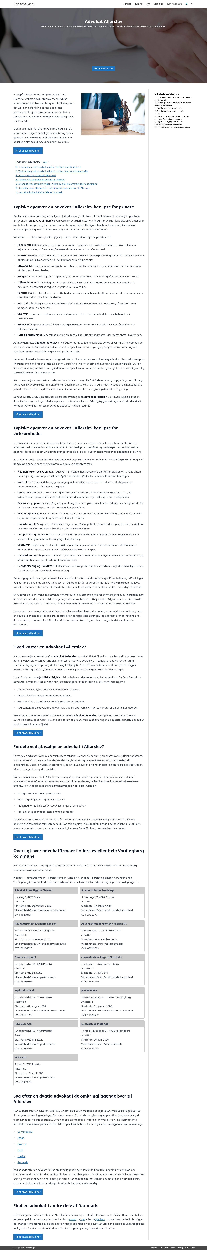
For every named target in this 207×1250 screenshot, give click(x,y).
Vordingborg (25, 1131)
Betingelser (190, 1248)
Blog (173, 1248)
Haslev (21, 1156)
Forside (127, 3)
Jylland (138, 3)
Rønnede (23, 1162)
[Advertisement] (103, 46)
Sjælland (158, 3)
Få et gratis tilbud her (103, 68)
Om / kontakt (174, 3)
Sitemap (180, 1248)
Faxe (20, 1150)
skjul (45, 162)
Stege (21, 1137)
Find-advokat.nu (24, 4)
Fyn (148, 3)
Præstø (22, 1144)
